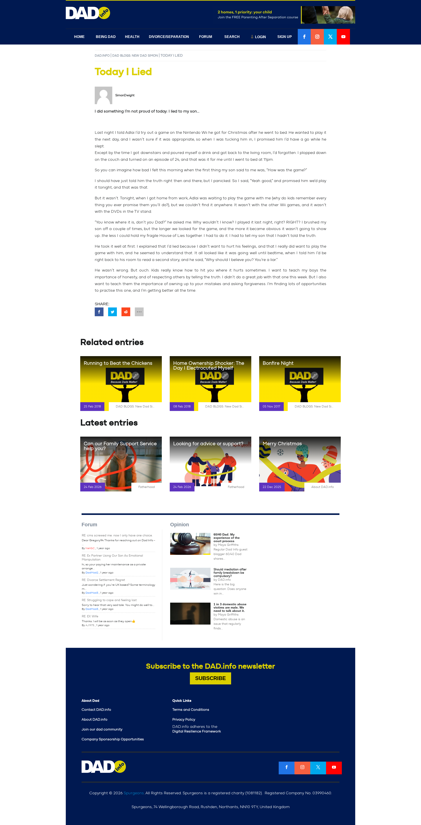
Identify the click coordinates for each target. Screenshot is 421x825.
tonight (105, 187)
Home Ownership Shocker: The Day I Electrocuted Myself (208, 365)
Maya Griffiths (228, 544)
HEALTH (132, 37)
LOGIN (260, 37)
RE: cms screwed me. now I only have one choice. (117, 535)
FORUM (205, 37)
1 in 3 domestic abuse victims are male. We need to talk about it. (230, 607)
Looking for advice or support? (208, 443)
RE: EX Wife (90, 616)
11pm (268, 160)
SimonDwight (124, 95)
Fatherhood (146, 487)
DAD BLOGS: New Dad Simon (135, 55)
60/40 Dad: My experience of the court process (227, 538)
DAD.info (102, 55)
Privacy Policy (183, 719)
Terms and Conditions (190, 709)
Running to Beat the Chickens (118, 363)
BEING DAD (106, 37)
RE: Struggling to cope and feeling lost (109, 600)
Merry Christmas (282, 443)
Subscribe (210, 678)
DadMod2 (92, 572)
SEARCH (232, 37)
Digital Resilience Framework (196, 731)
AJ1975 (90, 625)
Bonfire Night (278, 363)
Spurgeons (134, 793)
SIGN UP (284, 37)
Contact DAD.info (96, 709)
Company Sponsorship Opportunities (113, 739)
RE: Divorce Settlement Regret (103, 580)
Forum (89, 524)
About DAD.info (322, 487)
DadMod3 (92, 592)
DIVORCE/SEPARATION (169, 37)
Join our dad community (102, 729)
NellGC (90, 548)
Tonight (127, 198)
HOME (79, 37)
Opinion (179, 524)
